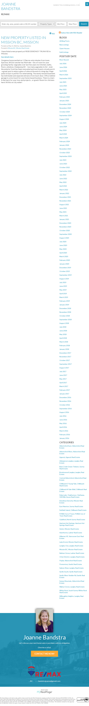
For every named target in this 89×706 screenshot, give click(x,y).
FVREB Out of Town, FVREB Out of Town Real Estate (72, 515)
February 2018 (64, 345)
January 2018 (64, 349)
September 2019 (65, 275)
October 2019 (64, 271)
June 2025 (63, 86)
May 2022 (63, 182)
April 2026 (63, 71)
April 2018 (63, 338)
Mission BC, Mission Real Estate (71, 549)
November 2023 (65, 149)
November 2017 (65, 357)
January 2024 (64, 145)
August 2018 (64, 323)
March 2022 (63, 190)
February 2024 (64, 141)
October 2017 (64, 360)
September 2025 (65, 78)
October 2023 (64, 153)
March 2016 (63, 431)
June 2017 (63, 375)
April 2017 (63, 383)
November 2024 (65, 108)
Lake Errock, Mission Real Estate (71, 542)
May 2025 (63, 89)
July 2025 (62, 82)
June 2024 (63, 127)
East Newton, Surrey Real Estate (71, 506)
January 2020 (64, 264)
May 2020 (63, 249)
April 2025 (63, 93)
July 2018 (62, 327)
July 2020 (62, 242)
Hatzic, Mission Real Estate (69, 529)
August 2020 (64, 238)
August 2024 (64, 119)
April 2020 (63, 253)
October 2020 (64, 230)
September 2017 (65, 364)
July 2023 (62, 160)
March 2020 (63, 256)
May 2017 (63, 379)
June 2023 (63, 164)
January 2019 (64, 305)
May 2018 (63, 334)
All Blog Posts (64, 41)
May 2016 (63, 423)
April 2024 (63, 134)
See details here (7, 57)
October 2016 (64, 405)
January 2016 (64, 438)
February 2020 (64, 260)
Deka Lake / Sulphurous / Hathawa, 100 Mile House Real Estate (71, 496)
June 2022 (63, 178)
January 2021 (64, 219)
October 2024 (64, 112)
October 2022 (64, 167)
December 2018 (65, 308)
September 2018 (65, 319)
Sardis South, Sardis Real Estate (70, 572)
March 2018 (63, 342)
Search (84, 24)
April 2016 (63, 427)
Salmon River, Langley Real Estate (71, 568)
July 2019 (62, 282)
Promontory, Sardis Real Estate (70, 564)
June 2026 (63, 67)
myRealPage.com (44, 692)
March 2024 (63, 138)
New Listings (64, 45)
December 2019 (65, 268)
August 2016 (64, 412)
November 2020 (65, 227)
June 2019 (63, 286)
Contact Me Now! (44, 653)
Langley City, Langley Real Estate (71, 546)
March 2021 (63, 216)
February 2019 (64, 301)
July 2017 (62, 371)
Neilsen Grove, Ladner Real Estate (71, 553)
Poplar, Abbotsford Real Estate (70, 561)
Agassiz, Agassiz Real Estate (69, 457)
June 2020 (63, 245)
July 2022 (62, 175)
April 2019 (63, 294)
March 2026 (63, 75)
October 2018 (64, 316)
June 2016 (63, 420)
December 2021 (65, 197)
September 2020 (65, 234)
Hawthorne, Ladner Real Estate (70, 533)
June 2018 (63, 331)
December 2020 (65, 223)
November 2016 (65, 401)
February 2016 (64, 434)
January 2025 (64, 101)
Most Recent (64, 60)
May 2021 (63, 212)
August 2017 (64, 368)
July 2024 (62, 123)
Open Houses (64, 48)
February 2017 (64, 390)
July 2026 (62, 63)
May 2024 (63, 130)
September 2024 (65, 115)
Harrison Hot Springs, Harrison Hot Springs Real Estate (71, 524)
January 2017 (64, 394)
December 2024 (65, 104)
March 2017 (63, 386)
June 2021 (63, 208)
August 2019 (64, 279)
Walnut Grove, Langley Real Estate (71, 587)
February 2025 (64, 97)
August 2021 (64, 204)
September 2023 (65, 156)
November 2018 (65, 312)
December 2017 (65, 353)
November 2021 (65, 201)
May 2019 (63, 290)
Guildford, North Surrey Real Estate (72, 519)
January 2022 (64, 193)
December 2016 (65, 397)
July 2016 (62, 416)
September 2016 (65, 409)
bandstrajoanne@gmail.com (67, 5)
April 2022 (63, 186)
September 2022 (65, 171)
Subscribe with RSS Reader (71, 33)
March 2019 (63, 297)
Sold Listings (64, 52)
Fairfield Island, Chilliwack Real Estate (72, 510)
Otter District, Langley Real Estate (71, 557)
